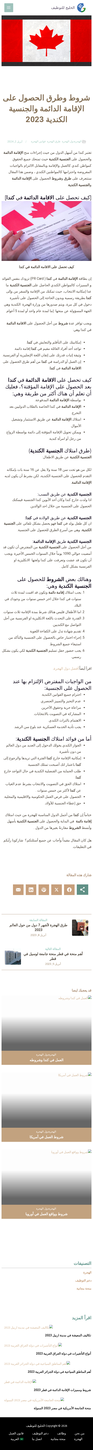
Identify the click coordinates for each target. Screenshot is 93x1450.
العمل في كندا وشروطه (46, 1060)
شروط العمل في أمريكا (46, 1137)
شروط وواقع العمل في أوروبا (46, 1214)
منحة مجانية (58, 1439)
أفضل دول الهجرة (66, 668)
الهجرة (78, 141)
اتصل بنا (37, 1439)
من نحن (80, 1433)
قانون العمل (16, 1433)
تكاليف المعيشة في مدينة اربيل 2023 (68, 1335)
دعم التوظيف (40, 1433)
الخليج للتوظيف (63, 7)
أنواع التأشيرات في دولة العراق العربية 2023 (63, 1353)
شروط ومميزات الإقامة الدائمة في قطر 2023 (62, 1390)
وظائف (61, 1433)
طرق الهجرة (54, 141)
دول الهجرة (68, 141)
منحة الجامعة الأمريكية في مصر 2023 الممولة (62, 1408)
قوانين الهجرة (38, 141)
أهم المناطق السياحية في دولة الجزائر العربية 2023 (59, 1371)
